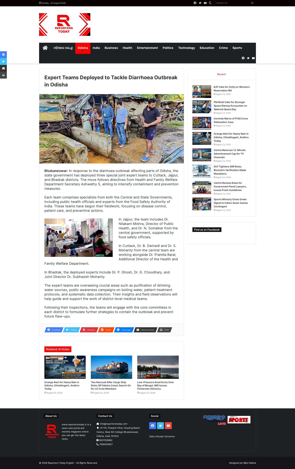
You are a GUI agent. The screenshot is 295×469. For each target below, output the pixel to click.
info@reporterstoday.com (113, 423)
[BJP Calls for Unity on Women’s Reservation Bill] (201, 91)
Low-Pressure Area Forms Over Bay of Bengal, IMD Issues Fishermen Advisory (155, 385)
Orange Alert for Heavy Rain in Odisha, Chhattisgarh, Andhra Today (61, 385)
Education (207, 48)
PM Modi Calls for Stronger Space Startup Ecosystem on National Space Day (230, 106)
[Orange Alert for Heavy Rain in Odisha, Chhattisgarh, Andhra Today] (65, 367)
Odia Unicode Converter (162, 436)
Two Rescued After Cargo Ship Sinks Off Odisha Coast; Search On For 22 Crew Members (111, 385)
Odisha (83, 48)
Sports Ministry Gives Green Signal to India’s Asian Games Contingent (231, 203)
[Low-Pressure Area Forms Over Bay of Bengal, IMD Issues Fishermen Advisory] (158, 367)
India (96, 48)
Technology (186, 48)
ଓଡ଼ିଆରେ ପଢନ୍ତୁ (63, 48)
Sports (237, 48)
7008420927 (106, 444)
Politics (168, 48)
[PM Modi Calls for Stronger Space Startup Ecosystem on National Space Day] (201, 106)
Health (127, 48)
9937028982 (106, 440)
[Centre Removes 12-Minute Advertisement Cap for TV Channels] (201, 154)
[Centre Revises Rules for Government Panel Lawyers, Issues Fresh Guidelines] (201, 187)
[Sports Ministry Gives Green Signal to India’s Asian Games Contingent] (201, 204)
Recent (221, 74)
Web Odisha (249, 462)
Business (111, 48)
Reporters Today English (61, 462)
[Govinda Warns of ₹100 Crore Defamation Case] (201, 123)
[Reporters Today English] (64, 24)
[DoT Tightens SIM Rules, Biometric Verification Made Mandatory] (201, 171)
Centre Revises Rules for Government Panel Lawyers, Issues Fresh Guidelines (230, 186)
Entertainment (147, 48)
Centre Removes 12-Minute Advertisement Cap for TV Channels (229, 154)
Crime (223, 48)
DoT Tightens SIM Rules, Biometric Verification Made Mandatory (230, 170)
